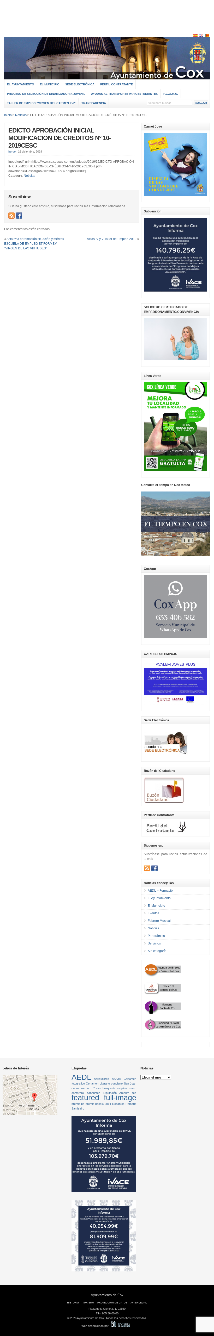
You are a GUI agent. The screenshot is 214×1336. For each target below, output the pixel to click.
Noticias (29, 176)
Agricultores (101, 1078)
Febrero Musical (159, 921)
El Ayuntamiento (20, 84)
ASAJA (116, 1078)
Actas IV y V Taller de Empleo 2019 (111, 239)
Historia (73, 1302)
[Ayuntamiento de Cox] (107, 77)
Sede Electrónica (79, 84)
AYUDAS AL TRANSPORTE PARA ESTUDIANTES (124, 93)
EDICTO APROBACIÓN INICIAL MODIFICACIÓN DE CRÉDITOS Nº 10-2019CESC (59, 138)
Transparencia (93, 103)
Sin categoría (157, 951)
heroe (12, 151)
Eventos (153, 913)
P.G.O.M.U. (170, 93)
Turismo (88, 1302)
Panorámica (156, 936)
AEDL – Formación (161, 890)
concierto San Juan (123, 1083)
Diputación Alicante (116, 1092)
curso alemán (81, 1088)
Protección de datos (112, 1302)
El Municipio (50, 84)
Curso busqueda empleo (110, 1088)
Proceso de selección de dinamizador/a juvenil (46, 93)
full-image (120, 1097)
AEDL (81, 1077)
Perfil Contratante (116, 84)
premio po (78, 1103)
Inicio (8, 115)
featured (85, 1097)
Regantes (118, 1103)
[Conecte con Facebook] (19, 215)
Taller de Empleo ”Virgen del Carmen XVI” (41, 103)
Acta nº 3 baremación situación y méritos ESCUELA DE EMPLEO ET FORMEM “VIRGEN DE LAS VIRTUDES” (34, 243)
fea (134, 1092)
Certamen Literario (98, 1083)
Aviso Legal (138, 1302)
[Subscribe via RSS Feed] (11, 215)
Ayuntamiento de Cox (107, 1295)
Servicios (154, 943)
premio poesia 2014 (98, 1103)
